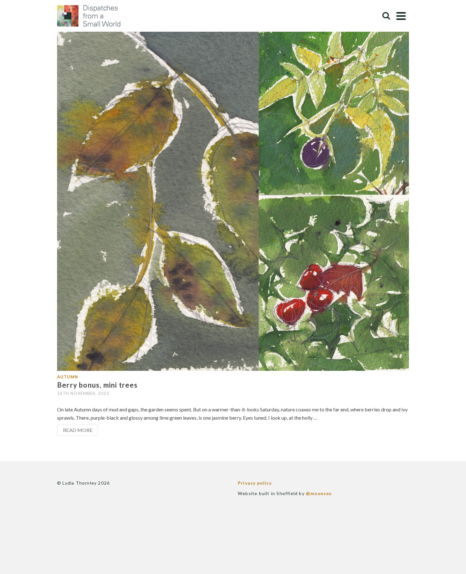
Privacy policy (255, 483)
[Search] (386, 16)
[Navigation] (401, 16)
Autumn (67, 376)
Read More (78, 430)
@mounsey (319, 493)
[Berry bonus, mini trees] (233, 194)
